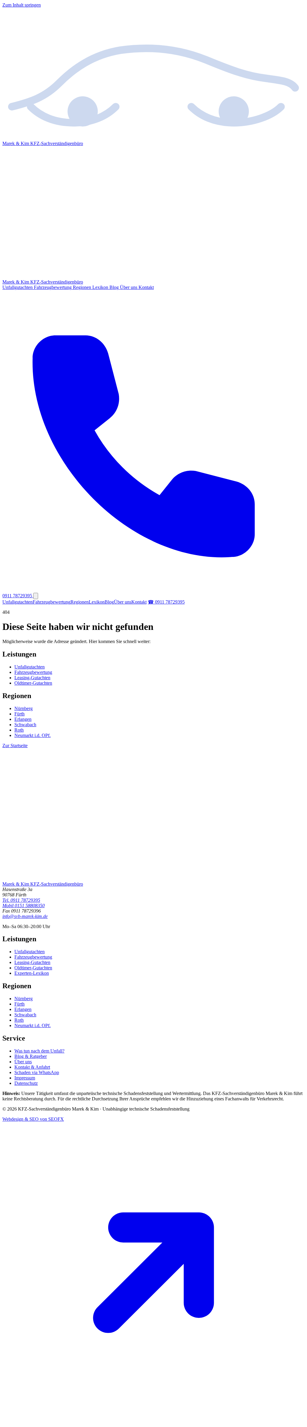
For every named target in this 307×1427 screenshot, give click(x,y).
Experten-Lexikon (31, 973)
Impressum (24, 1077)
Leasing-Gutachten (32, 677)
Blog (114, 287)
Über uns (129, 287)
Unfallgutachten (18, 287)
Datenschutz (26, 1083)
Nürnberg (23, 708)
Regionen (82, 287)
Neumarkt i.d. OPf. (32, 735)
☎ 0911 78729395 (166, 601)
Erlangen (22, 719)
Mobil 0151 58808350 (23, 905)
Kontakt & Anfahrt (32, 1067)
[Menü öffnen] (35, 596)
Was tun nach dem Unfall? (39, 1050)
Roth (19, 729)
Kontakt (146, 287)
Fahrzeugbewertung (53, 287)
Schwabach (25, 724)
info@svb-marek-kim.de (25, 916)
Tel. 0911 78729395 (21, 900)
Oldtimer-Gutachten (33, 683)
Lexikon (100, 287)
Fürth (19, 713)
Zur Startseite (15, 745)
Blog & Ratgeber (30, 1056)
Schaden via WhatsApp (36, 1072)
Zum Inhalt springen (21, 4)
